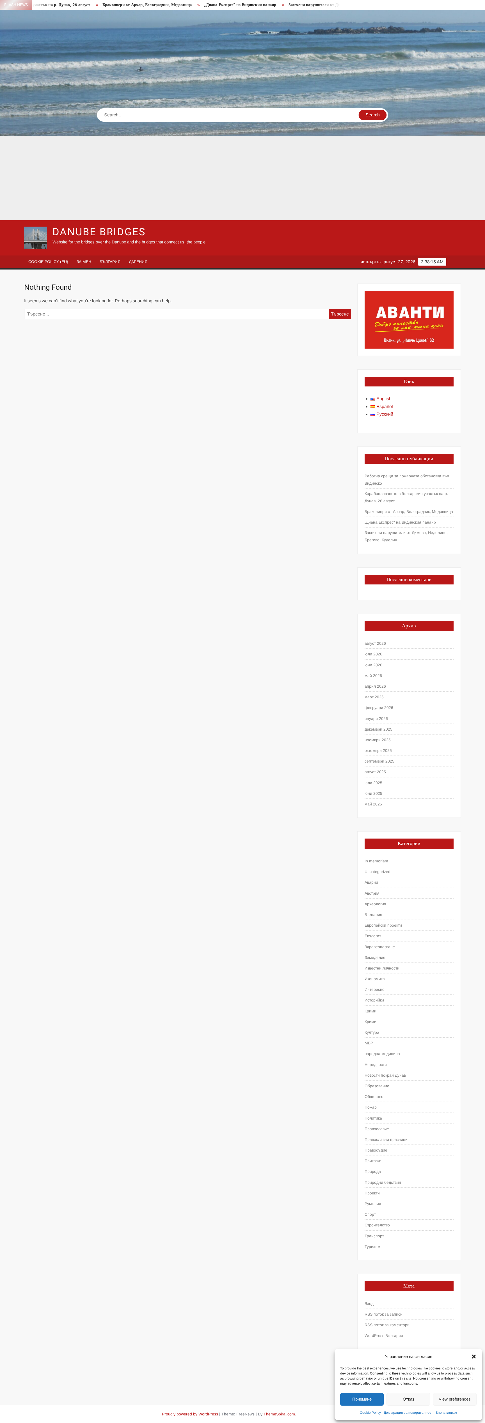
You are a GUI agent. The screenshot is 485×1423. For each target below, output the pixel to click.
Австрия (372, 893)
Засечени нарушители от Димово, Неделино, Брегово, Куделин (307, 5)
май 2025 (373, 804)
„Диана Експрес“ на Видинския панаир (201, 5)
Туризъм (372, 1246)
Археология (375, 904)
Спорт (370, 1214)
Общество (374, 1096)
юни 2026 (373, 665)
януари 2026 (376, 718)
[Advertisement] (242, 178)
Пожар (371, 1107)
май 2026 (373, 675)
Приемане (362, 1399)
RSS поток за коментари (387, 1325)
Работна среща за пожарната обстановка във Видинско (407, 479)
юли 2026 (373, 654)
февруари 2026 (379, 707)
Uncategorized (377, 871)
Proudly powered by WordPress (190, 1414)
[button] (474, 1356)
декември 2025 (378, 729)
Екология (373, 936)
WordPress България (384, 1335)
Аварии (371, 882)
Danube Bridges (99, 232)
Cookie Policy (370, 1413)
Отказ (408, 1399)
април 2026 (375, 686)
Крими (370, 1011)
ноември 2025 (378, 740)
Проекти (372, 1193)
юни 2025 (373, 793)
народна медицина (382, 1053)
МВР (369, 1043)
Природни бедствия (383, 1182)
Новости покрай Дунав (385, 1075)
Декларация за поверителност (408, 1413)
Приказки (373, 1161)
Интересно (375, 989)
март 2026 (374, 697)
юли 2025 (373, 782)
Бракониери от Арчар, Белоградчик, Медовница (107, 5)
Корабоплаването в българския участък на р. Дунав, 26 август (406, 497)
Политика (373, 1118)
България (110, 261)
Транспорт (374, 1236)
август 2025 (375, 772)
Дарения (138, 261)
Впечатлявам (446, 1413)
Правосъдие (376, 1150)
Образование (377, 1086)
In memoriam (376, 861)
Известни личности (382, 968)
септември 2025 (379, 761)
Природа (373, 1171)
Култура (372, 1032)
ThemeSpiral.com (279, 1414)
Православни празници (386, 1139)
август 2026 (375, 643)
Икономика (375, 979)
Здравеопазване (380, 947)
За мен (84, 261)
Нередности (376, 1064)
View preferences (455, 1399)
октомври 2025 (378, 750)
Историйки (374, 1000)
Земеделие (375, 957)
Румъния (373, 1203)
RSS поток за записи (383, 1314)
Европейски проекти (383, 925)
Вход (369, 1303)
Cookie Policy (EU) (48, 261)
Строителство (377, 1225)
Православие (377, 1129)
